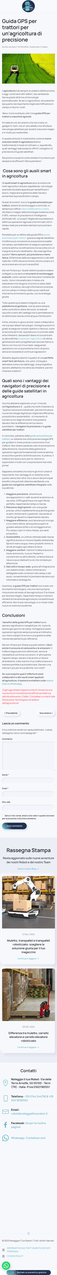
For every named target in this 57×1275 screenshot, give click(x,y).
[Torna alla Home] (28, 6)
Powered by (10, 1272)
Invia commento (14, 825)
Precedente (12, 713)
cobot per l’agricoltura (31, 338)
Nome (5, 774)
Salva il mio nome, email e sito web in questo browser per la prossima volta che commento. (28, 817)
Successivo (45, 713)
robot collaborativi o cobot (35, 208)
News (45, 46)
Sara (14, 46)
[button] (6, 1266)
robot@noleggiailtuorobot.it (29, 1113)
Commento (7, 739)
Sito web (6, 802)
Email (5, 788)
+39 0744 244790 (35, 1096)
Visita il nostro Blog (26, 868)
